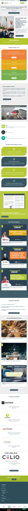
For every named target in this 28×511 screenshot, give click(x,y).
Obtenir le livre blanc (5, 216)
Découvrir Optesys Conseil (6, 99)
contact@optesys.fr (13, 0)
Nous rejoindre (3, 493)
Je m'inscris (14, 479)
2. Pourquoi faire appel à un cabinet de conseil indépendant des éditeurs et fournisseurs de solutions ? (12, 307)
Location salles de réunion (23, 0)
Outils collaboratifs (4, 496)
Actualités (3, 491)
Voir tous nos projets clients (14, 470)
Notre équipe (3, 492)
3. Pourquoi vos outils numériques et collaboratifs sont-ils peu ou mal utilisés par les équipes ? (13, 310)
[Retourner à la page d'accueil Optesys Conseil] (6, 3)
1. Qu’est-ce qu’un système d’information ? (7, 304)
